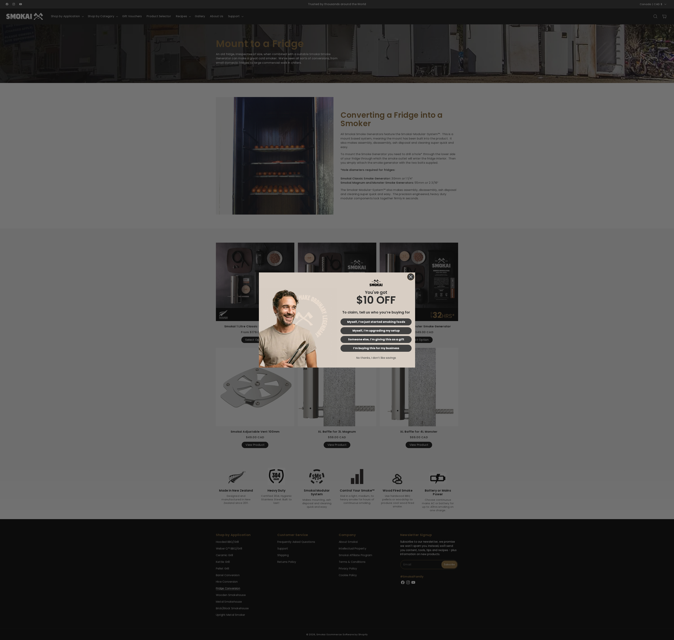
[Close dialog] (410, 276)
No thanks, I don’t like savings (376, 358)
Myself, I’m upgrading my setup (376, 331)
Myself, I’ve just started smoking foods (376, 322)
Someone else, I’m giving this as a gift (376, 339)
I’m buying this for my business (376, 348)
